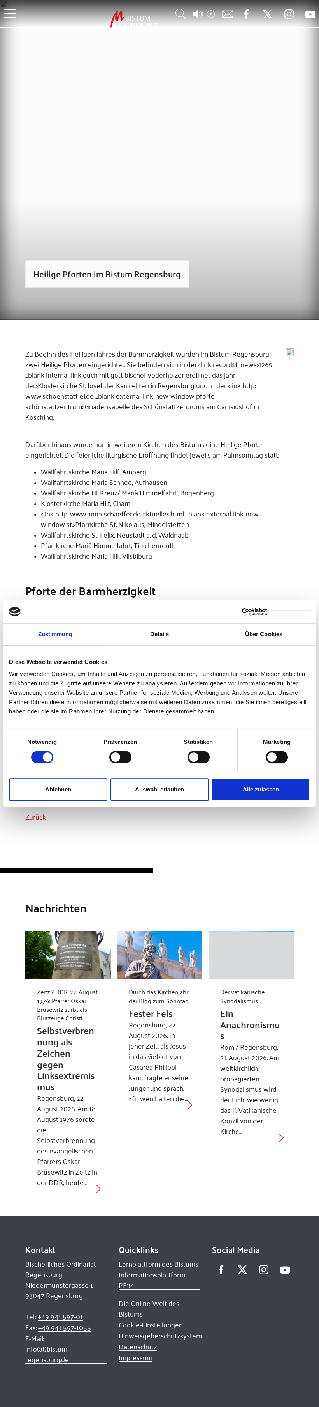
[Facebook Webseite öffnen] (246, 14)
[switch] (120, 757)
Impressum (135, 1357)
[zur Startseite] (93, 19)
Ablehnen (58, 789)
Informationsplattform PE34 (152, 1280)
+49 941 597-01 (60, 1316)
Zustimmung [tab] (55, 634)
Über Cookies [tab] (263, 634)
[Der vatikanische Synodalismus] (251, 955)
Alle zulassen (261, 789)
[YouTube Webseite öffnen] (310, 13)
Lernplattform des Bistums (158, 1263)
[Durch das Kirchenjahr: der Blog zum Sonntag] (159, 955)
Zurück (35, 816)
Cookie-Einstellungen (151, 1324)
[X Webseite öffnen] (267, 14)
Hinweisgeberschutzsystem (160, 1335)
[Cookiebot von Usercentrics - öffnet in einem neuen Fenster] (276, 611)
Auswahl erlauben (159, 789)
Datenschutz (138, 1346)
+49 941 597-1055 (64, 1327)
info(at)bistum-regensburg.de (47, 1354)
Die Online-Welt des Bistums (149, 1308)
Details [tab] (159, 634)
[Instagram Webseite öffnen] (289, 14)
